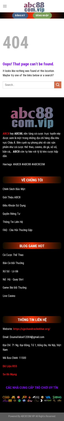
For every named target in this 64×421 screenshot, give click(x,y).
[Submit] (57, 84)
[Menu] (5, 6)
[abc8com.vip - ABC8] (34, 6)
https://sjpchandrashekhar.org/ (31, 329)
